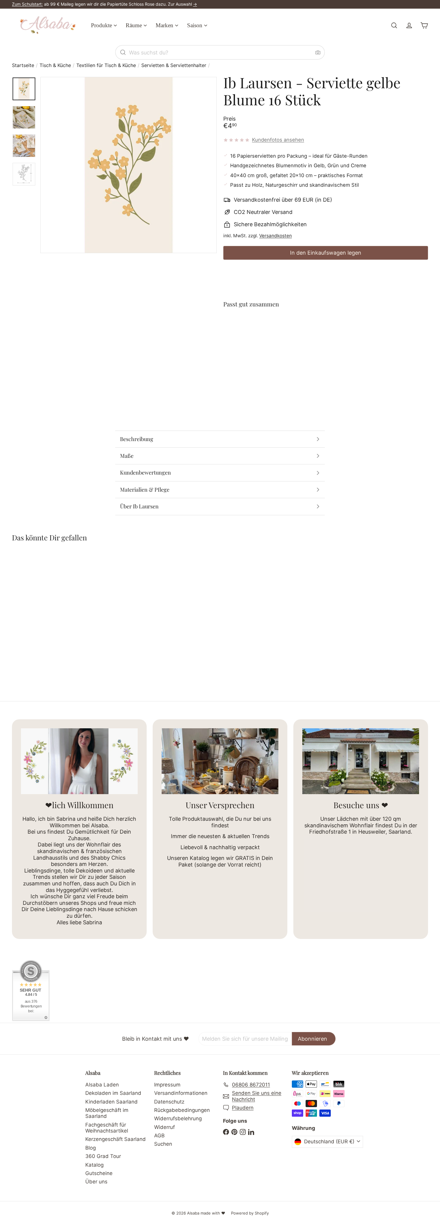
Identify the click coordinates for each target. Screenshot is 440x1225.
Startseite (23, 65)
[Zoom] (128, 165)
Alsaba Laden (102, 1085)
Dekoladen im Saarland (113, 1093)
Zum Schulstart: (27, 4)
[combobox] (220, 52)
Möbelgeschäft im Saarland (106, 1113)
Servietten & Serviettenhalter (173, 65)
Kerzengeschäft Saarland (115, 1139)
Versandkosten (275, 235)
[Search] (123, 52)
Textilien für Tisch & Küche (106, 65)
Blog (90, 1148)
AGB (159, 1136)
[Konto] (409, 25)
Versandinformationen (180, 1093)
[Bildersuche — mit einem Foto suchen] (318, 52)
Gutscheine (99, 1173)
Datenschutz (169, 1102)
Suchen (163, 1144)
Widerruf (164, 1127)
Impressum (167, 1085)
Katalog (94, 1165)
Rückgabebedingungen (182, 1110)
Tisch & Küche (55, 65)
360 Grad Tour (103, 1156)
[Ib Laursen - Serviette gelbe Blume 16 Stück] (325, 335)
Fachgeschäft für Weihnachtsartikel (106, 1128)
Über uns (96, 1182)
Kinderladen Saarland (111, 1102)
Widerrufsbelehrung (178, 1118)
